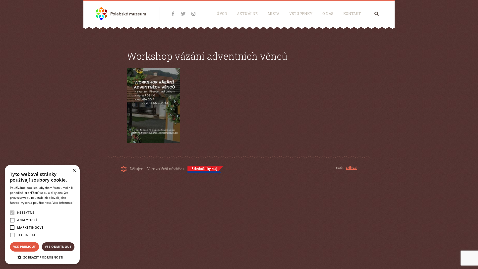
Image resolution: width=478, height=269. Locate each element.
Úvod (222, 13)
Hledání (376, 13)
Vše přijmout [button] (24, 247)
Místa (273, 13)
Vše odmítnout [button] (58, 247)
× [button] (74, 170)
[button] (42, 257)
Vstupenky (300, 13)
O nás (327, 13)
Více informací (63, 203)
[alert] (42, 214)
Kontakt (352, 13)
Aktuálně (247, 13)
